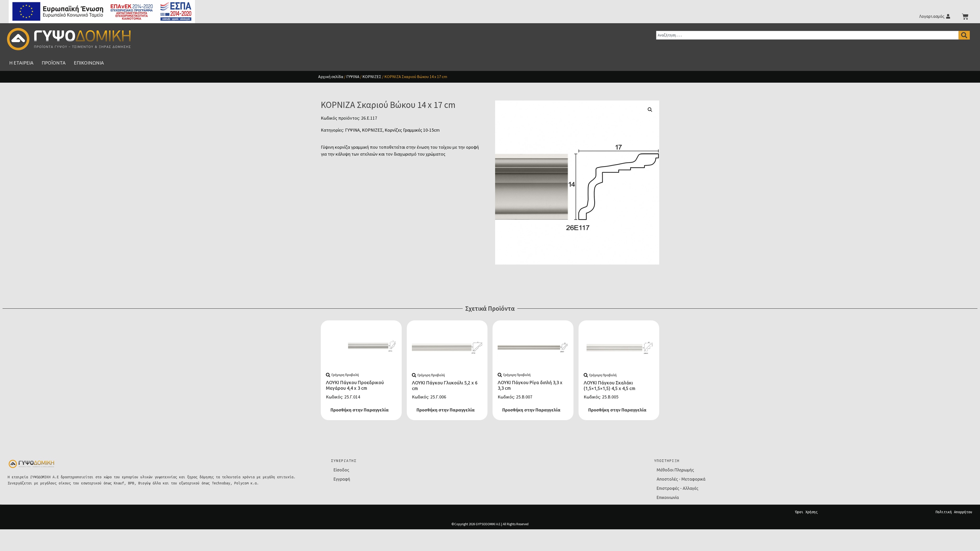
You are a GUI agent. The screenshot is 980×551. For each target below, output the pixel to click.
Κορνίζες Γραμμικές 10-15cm (412, 130)
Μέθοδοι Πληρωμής (675, 470)
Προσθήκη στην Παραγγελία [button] (359, 410)
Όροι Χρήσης (806, 512)
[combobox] (807, 35)
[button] (650, 109)
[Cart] (965, 16)
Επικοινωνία (668, 497)
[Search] (964, 35)
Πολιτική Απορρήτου (954, 512)
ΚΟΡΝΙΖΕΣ (371, 76)
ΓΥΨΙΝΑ (352, 76)
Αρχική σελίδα (330, 76)
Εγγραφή (342, 479)
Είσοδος (341, 470)
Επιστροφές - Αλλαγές (677, 488)
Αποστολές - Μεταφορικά (681, 479)
